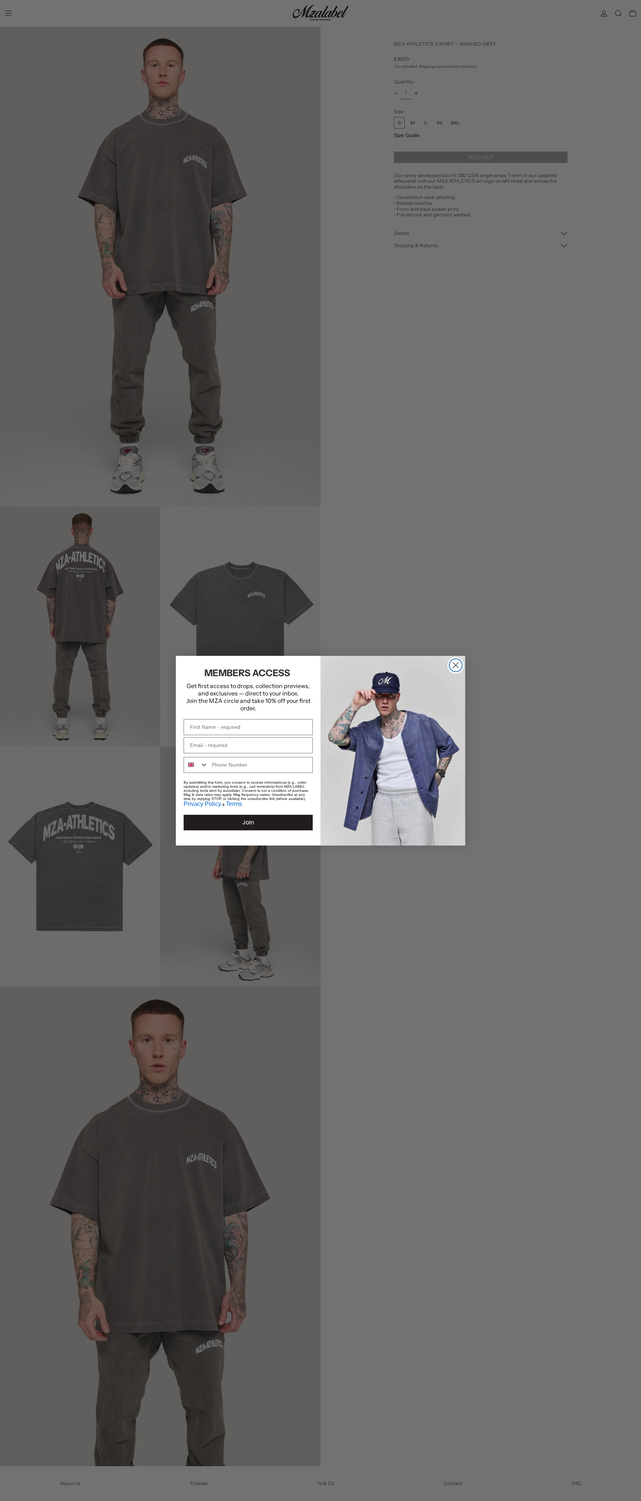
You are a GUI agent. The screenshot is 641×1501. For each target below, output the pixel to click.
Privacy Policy (202, 804)
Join (248, 822)
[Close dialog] (455, 665)
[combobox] (196, 765)
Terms (234, 804)
